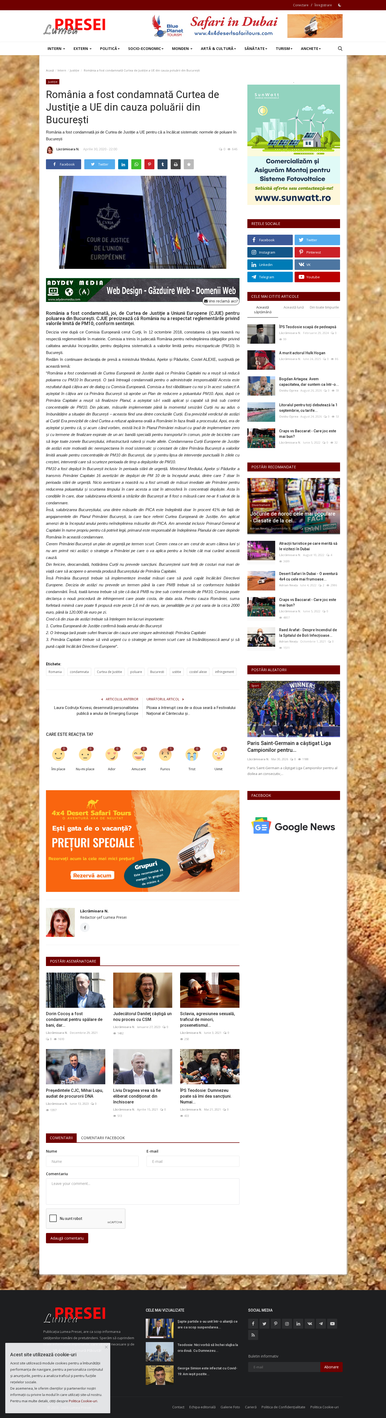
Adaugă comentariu (67, 1238)
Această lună (294, 307)
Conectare (301, 5)
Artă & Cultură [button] (217, 48)
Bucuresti (157, 672)
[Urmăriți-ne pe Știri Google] (293, 825)
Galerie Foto (230, 1407)
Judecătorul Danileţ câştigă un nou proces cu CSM (142, 1016)
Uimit (218, 769)
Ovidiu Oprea (288, 390)
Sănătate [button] (254, 48)
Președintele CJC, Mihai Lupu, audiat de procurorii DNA (74, 1093)
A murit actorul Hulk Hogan (302, 353)
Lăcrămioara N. (67, 149)
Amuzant (139, 769)
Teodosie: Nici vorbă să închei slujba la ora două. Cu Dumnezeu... (208, 1348)
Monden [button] (181, 48)
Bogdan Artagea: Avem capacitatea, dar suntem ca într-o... (309, 382)
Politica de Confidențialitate (283, 1407)
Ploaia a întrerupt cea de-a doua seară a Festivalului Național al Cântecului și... (191, 710)
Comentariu (57, 1173)
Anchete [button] (309, 48)
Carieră (251, 1407)
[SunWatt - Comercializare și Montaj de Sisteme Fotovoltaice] (293, 145)
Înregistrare (323, 5)
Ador (112, 769)
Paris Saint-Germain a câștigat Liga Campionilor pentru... (289, 746)
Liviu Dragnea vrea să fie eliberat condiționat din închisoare (137, 1096)
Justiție (74, 70)
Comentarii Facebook (103, 1137)
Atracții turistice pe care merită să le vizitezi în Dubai (308, 546)
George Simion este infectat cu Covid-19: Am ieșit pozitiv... (207, 1371)
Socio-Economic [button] (144, 48)
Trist (192, 769)
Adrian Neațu (259, 528)
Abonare (331, 1366)
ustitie (176, 672)
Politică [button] (108, 48)
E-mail (152, 1151)
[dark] (340, 5)
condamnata (79, 672)
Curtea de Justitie (109, 672)
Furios (165, 769)
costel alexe (198, 672)
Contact (178, 1407)
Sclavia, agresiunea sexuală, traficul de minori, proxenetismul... (207, 1019)
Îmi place (58, 769)
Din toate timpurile (324, 307)
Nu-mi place (85, 769)
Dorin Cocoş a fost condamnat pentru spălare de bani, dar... (74, 1019)
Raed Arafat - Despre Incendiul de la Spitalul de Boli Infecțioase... (308, 633)
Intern (62, 70)
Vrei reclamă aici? (223, 301)
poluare (136, 672)
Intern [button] (55, 48)
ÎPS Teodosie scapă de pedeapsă (307, 327)
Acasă (50, 70)
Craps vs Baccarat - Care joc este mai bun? (307, 434)
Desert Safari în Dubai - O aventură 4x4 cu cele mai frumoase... (308, 576)
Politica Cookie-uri (324, 1407)
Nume (51, 1151)
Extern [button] (81, 48)
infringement (224, 672)
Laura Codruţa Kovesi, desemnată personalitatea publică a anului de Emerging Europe (96, 710)
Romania (55, 672)
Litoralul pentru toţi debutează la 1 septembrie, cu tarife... (308, 408)
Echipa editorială (202, 1407)
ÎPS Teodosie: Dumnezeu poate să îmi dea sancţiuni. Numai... (206, 1096)
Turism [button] (283, 48)
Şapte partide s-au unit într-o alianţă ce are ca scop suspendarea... (208, 1324)
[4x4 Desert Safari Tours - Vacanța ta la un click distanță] (247, 26)
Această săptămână (263, 310)
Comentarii (61, 1137)
